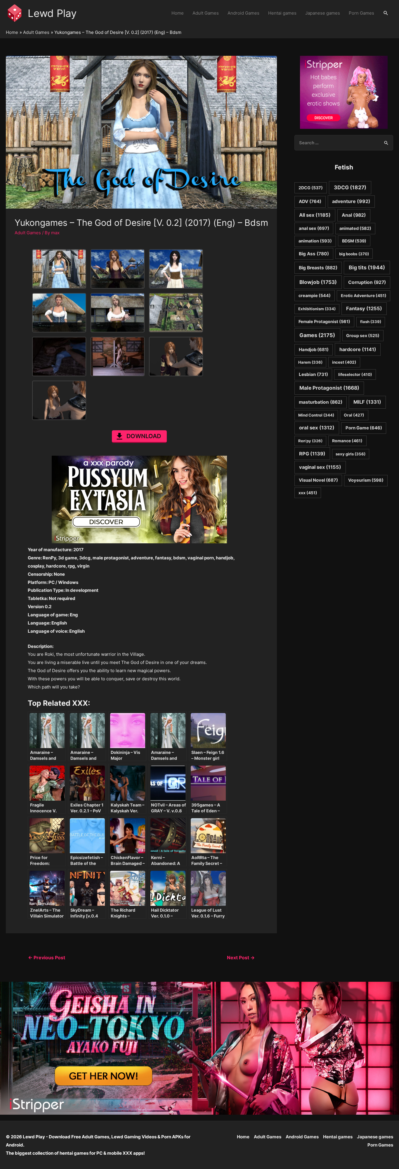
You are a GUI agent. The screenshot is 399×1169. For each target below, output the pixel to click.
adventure (351, 201)
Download (143, 436)
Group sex (362, 335)
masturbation (320, 402)
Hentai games (282, 13)
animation (315, 241)
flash (370, 321)
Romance (347, 440)
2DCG (311, 187)
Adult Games (205, 13)
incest (344, 362)
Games (317, 335)
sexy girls (350, 454)
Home (177, 13)
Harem (310, 362)
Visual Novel (318, 480)
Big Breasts (318, 267)
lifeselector (355, 374)
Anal (354, 215)
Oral (354, 415)
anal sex (314, 228)
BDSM (354, 240)
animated (355, 228)
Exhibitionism (317, 308)
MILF (367, 402)
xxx (308, 492)
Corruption (367, 282)
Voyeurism (366, 480)
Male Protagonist (329, 388)
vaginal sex (320, 467)
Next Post (241, 957)
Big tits (367, 267)
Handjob (314, 349)
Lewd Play (52, 13)
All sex (315, 215)
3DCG (350, 187)
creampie (315, 295)
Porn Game (364, 428)
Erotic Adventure (363, 295)
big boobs (354, 254)
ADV (310, 201)
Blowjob (318, 282)
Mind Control (316, 415)
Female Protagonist (324, 321)
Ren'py (310, 440)
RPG (312, 454)
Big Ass (314, 253)
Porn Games (361, 13)
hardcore (357, 349)
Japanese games (322, 13)
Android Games (243, 13)
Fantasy (364, 308)
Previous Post (46, 957)
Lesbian (313, 374)
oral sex (316, 428)
